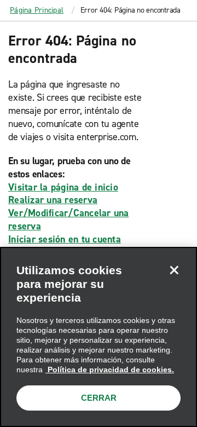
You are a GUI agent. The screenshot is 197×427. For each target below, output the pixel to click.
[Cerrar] (174, 269)
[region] (98, 337)
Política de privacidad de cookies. (109, 369)
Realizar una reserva (52, 199)
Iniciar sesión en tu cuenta (64, 239)
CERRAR (99, 397)
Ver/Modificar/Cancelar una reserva (68, 219)
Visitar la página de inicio (63, 187)
